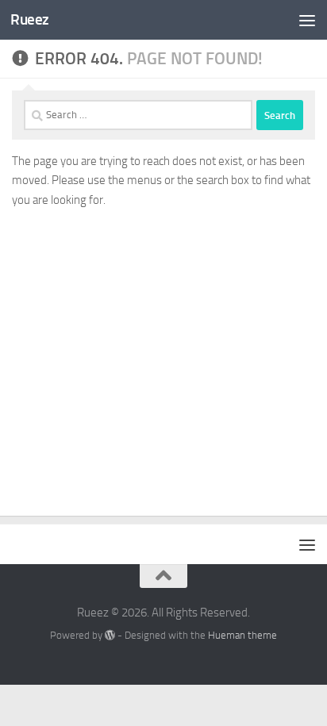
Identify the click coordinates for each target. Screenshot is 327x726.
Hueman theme (242, 635)
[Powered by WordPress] (110, 635)
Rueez (29, 19)
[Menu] (307, 20)
